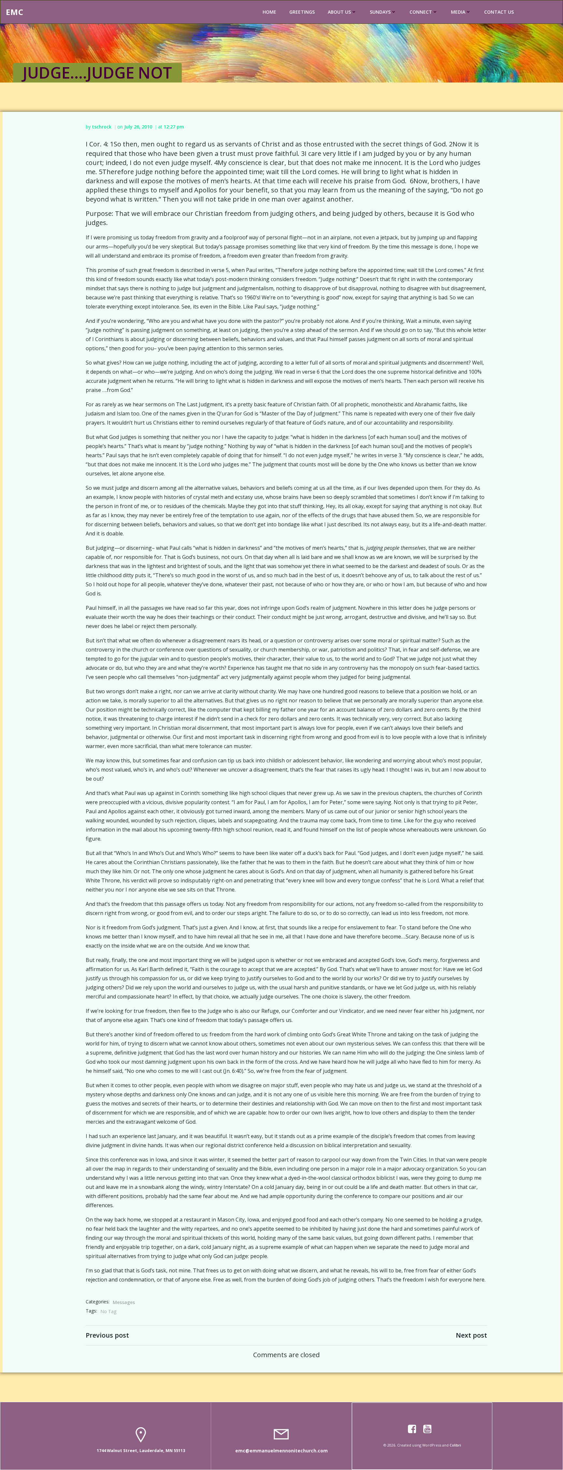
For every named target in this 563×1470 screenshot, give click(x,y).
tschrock (101, 127)
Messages (124, 1302)
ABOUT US (339, 12)
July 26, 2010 (138, 127)
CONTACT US (499, 12)
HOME (269, 12)
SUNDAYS (380, 12)
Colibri (455, 1445)
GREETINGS (302, 12)
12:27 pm (174, 127)
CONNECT (421, 12)
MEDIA (458, 12)
